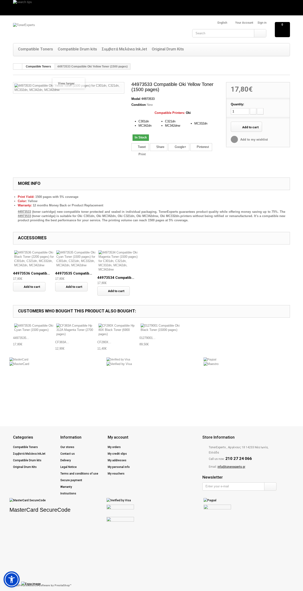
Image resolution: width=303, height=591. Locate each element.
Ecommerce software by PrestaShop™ (46, 585)
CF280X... (104, 342)
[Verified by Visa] (118, 359)
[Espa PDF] (23, 584)
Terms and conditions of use (79, 473)
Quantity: (237, 104)
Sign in (262, 22)
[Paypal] (210, 359)
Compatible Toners (35, 49)
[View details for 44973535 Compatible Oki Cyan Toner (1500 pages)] (34, 327)
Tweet (141, 147)
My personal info (119, 467)
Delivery (65, 460)
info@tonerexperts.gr (231, 466)
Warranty (66, 487)
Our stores (67, 447)
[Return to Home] (17, 66)
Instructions (68, 493)
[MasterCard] (18, 359)
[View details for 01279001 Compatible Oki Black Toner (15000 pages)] (160, 327)
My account (118, 437)
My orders (114, 447)
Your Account (244, 22)
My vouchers (116, 473)
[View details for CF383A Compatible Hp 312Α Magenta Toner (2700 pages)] (76, 330)
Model (135, 99)
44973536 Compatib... (31, 273)
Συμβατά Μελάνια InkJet (124, 49)
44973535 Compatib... (73, 273)
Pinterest (202, 147)
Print (142, 154)
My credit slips (117, 453)
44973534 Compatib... (115, 278)
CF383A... (62, 342)
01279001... (147, 338)
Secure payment (71, 480)
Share (159, 147)
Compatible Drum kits (77, 49)
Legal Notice (68, 467)
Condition (138, 105)
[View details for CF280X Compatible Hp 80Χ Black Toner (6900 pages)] (118, 330)
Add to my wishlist (253, 139)
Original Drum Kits (168, 49)
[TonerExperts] (60, 30)
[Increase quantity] (260, 111)
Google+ (180, 147)
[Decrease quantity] (253, 111)
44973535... (21, 338)
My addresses (117, 460)
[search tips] (151, 7)
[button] (11, 579)
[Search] (260, 33)
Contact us (67, 453)
